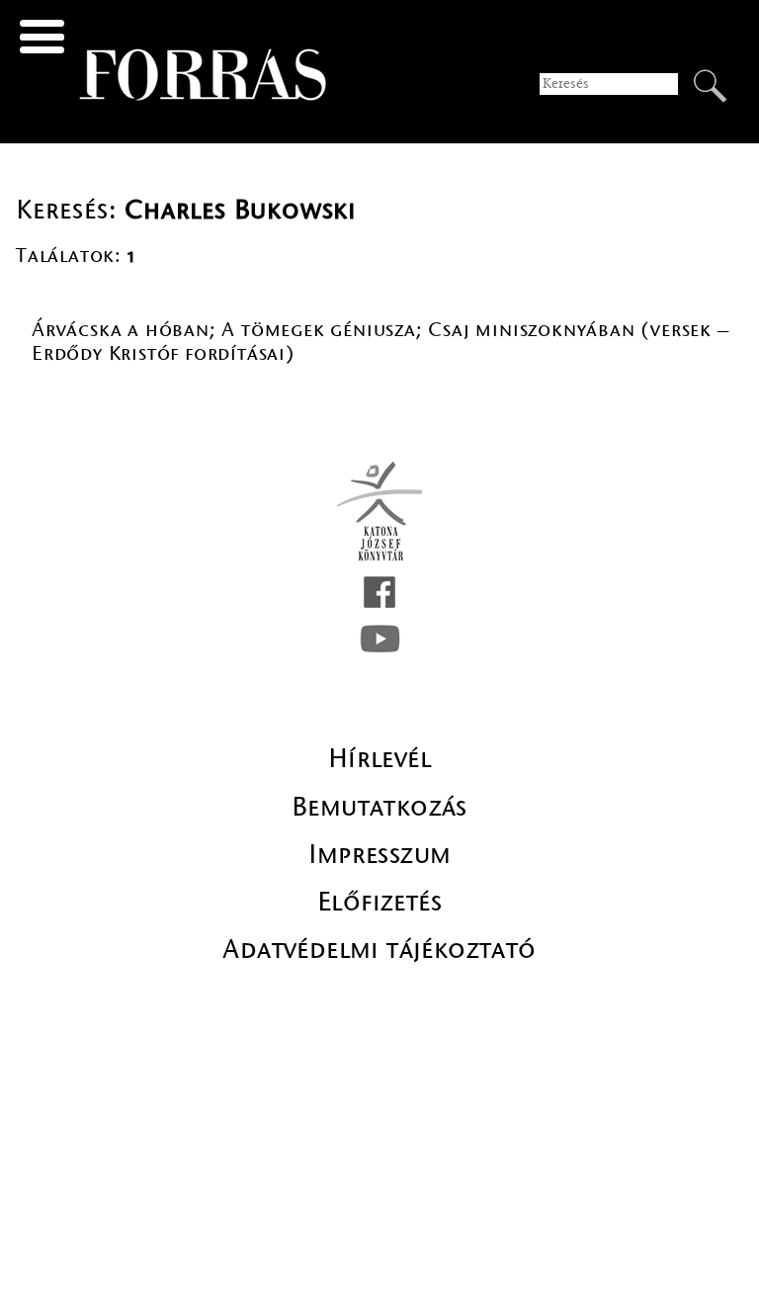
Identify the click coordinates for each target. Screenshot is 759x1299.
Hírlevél (379, 758)
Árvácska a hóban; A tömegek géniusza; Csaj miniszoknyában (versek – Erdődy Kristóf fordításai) (380, 341)
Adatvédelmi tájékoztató (379, 949)
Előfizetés (379, 901)
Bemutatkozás (379, 806)
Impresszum (380, 854)
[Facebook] (379, 592)
